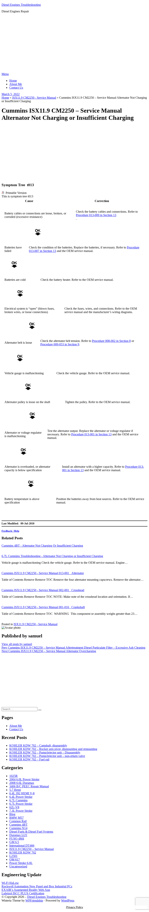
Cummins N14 (18, 828)
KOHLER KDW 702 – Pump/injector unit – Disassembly (44, 752)
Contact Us (16, 87)
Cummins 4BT (18, 824)
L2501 (13, 856)
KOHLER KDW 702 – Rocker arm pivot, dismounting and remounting (53, 749)
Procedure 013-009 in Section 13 (96, 215)
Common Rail (18, 821)
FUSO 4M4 (16, 838)
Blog (12, 814)
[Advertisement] (74, 43)
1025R (13, 776)
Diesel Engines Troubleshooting (21, 4)
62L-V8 (14, 807)
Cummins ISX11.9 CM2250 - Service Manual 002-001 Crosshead (43, 590)
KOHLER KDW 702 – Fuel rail (29, 759)
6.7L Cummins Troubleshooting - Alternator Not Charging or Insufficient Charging (52, 556)
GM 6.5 (14, 842)
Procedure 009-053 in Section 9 (59, 344)
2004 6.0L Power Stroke (24, 779)
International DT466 (21, 845)
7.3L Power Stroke (20, 810)
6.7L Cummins (18, 800)
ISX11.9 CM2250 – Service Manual (31, 849)
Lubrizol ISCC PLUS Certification (23, 893)
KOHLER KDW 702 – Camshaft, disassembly (38, 745)
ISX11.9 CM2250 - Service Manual (34, 97)
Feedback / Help (10, 530)
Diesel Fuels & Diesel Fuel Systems (31, 831)
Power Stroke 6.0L (21, 863)
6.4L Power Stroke (20, 796)
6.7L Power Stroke (20, 803)
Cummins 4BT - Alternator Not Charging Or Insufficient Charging (42, 545)
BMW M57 (16, 817)
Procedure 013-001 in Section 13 (91, 434)
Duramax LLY (18, 835)
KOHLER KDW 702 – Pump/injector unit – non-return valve (47, 756)
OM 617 (14, 859)
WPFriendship (34, 900)
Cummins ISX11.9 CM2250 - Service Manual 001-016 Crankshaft (43, 607)
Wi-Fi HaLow (10, 883)
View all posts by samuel (17, 644)
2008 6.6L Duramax (21, 782)
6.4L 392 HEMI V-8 (22, 793)
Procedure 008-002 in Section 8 (111, 341)
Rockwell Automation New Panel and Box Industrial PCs (37, 886)
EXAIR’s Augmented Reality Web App (26, 889)
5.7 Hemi (15, 789)
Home (13, 80)
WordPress (67, 900)
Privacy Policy (74, 907)
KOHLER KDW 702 (22, 852)
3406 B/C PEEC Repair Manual (29, 786)
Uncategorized (18, 866)
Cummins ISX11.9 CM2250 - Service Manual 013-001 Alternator (43, 573)
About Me (15, 84)
